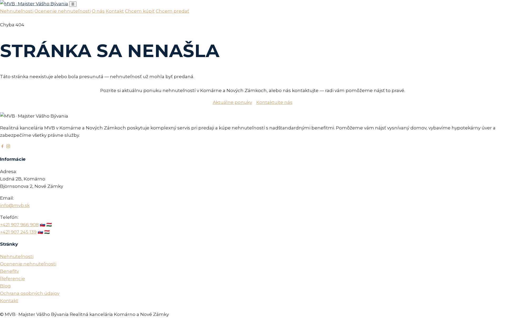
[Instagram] (8, 147)
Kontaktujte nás (274, 102)
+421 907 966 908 (19, 224)
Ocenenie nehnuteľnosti (62, 11)
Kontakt (115, 11)
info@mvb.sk (15, 205)
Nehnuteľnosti (16, 11)
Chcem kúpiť (140, 11)
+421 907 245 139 (18, 232)
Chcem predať (172, 11)
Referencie (12, 278)
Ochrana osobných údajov (29, 293)
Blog (5, 286)
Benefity (9, 271)
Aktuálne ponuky (232, 102)
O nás (98, 11)
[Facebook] (2, 147)
